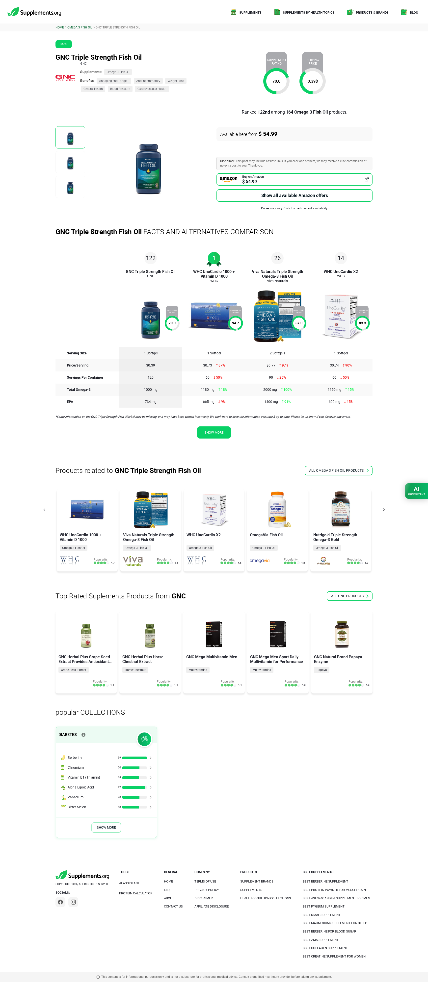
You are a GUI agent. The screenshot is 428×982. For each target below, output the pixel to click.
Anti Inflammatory (148, 81)
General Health (93, 89)
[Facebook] (60, 902)
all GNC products (347, 596)
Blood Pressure (120, 89)
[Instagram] (73, 902)
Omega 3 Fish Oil (118, 72)
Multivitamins (198, 670)
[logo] (34, 12)
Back (64, 44)
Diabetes (67, 734)
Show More (106, 827)
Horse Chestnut (135, 670)
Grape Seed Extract (73, 670)
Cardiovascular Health (151, 89)
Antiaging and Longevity (115, 81)
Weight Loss (176, 81)
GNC (83, 63)
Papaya (322, 670)
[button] (384, 510)
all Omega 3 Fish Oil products (336, 470)
